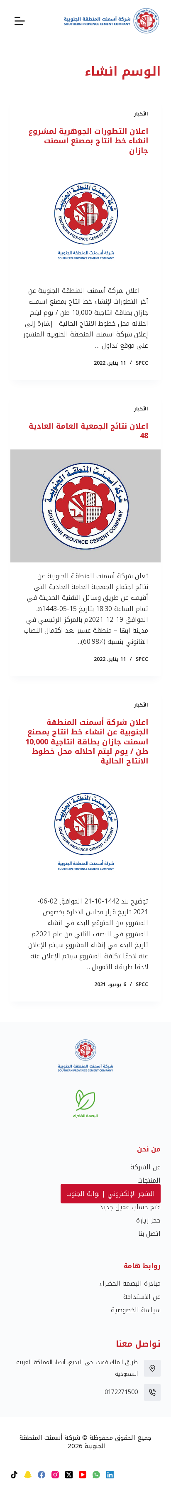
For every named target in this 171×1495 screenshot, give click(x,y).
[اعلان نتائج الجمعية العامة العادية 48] (85, 505)
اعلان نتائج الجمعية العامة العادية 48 (88, 431)
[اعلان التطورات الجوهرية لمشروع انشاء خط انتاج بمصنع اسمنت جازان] (85, 220)
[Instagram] (55, 1474)
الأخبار (141, 113)
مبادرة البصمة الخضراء (130, 1283)
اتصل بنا (149, 1233)
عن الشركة (145, 1167)
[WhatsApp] (96, 1474)
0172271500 (121, 1392)
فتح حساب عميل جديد (130, 1206)
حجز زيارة (148, 1220)
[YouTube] (82, 1474)
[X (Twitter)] (69, 1474)
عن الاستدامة (142, 1296)
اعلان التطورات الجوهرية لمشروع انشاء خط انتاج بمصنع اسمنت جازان (88, 141)
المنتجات (149, 1180)
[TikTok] (14, 1474)
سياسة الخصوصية (136, 1310)
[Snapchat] (28, 1474)
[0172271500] (152, 1392)
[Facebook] (41, 1474)
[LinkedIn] (110, 1474)
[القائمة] (20, 21)
